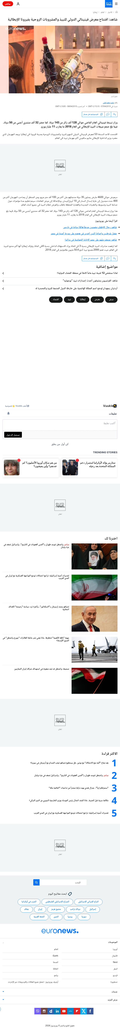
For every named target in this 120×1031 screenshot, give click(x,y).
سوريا (84, 917)
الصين (56, 917)
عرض (111, 299)
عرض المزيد (113, 1000)
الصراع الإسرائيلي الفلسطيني (57, 902)
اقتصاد (56, 299)
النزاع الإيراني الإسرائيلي (88, 902)
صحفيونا (114, 982)
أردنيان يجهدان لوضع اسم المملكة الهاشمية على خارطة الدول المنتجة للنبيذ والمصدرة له (76, 288)
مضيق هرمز (56, 909)
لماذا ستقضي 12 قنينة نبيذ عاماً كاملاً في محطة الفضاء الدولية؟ (87, 273)
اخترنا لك (111, 538)
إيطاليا (95, 12)
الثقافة (55, 969)
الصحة (55, 962)
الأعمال (115, 956)
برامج (56, 975)
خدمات (115, 992)
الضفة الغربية (39, 917)
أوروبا (115, 949)
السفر (116, 969)
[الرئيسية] (117, 12)
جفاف (26, 909)
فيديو (115, 975)
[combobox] (60, 882)
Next (115, 962)
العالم (102, 12)
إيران (40, 909)
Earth (55, 956)
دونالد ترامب (75, 909)
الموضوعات (113, 942)
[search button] (36, 882)
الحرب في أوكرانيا (29, 902)
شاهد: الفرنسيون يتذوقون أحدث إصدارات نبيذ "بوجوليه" (90, 281)
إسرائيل (92, 909)
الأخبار (110, 12)
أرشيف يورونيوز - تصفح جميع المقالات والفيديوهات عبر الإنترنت (33, 982)
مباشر (8, 3)
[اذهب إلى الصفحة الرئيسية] (108, 4)
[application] (60, 59)
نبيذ (69, 299)
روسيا (70, 917)
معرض (97, 299)
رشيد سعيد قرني (108, 102)
